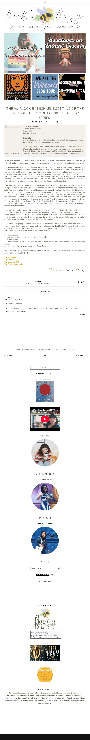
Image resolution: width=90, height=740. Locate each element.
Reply (82, 314)
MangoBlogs (57, 737)
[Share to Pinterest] (78, 282)
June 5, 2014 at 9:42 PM (13, 300)
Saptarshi (8, 297)
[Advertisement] (17, 719)
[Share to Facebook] (72, 282)
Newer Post (9, 355)
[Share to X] (76, 282)
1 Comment (38, 282)
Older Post (81, 355)
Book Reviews (43, 283)
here (24, 311)
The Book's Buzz (39, 737)
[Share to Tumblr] (81, 282)
